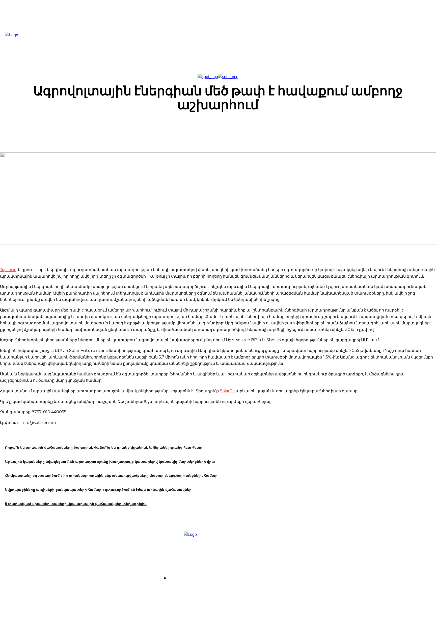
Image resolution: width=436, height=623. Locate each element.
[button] (275, 43)
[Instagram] (179, 592)
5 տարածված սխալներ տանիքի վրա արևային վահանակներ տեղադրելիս (76, 503)
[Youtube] (208, 592)
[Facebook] (165, 592)
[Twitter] (194, 592)
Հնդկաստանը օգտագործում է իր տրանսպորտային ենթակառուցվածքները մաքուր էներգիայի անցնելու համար (111, 475)
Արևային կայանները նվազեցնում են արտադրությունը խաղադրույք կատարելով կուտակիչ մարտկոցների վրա (110, 461)
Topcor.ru (8, 269)
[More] (303, 127)
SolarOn (227, 391)
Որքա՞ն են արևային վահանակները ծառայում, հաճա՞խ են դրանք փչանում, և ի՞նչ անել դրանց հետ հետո (103, 447)
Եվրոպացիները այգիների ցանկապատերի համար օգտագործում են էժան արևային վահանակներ (98, 489)
